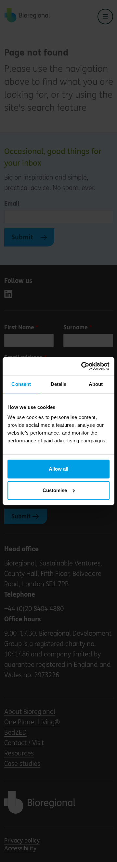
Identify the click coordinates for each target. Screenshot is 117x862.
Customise (55, 490)
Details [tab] (59, 384)
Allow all (58, 469)
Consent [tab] (21, 384)
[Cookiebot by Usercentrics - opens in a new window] (83, 366)
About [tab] (96, 384)
